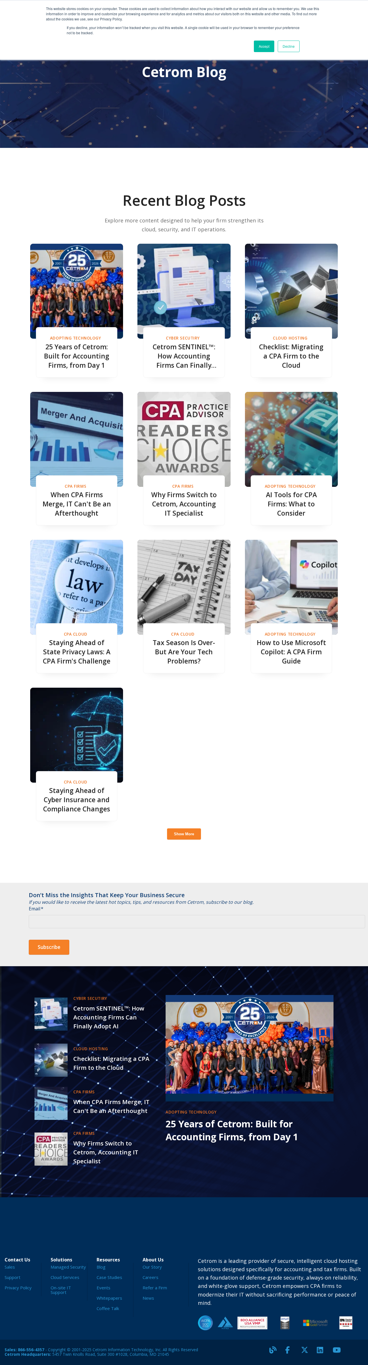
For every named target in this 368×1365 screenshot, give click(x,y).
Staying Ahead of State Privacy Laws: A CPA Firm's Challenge (76, 652)
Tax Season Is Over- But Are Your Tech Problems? (184, 652)
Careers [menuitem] (150, 1277)
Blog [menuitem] (101, 1267)
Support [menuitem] (12, 1277)
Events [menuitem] (103, 1287)
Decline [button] (289, 46)
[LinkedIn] (322, 1352)
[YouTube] (338, 1352)
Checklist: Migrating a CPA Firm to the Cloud (291, 356)
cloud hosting (290, 338)
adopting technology (75, 338)
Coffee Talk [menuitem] (108, 1308)
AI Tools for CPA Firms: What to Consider (291, 504)
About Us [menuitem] (153, 1260)
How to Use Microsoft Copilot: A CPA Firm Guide (291, 652)
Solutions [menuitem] (61, 1260)
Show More (184, 834)
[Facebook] (291, 1352)
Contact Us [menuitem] (17, 1260)
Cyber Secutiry (183, 338)
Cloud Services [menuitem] (65, 1277)
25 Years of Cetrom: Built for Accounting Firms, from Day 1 (76, 356)
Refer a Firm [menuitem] (155, 1287)
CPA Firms (75, 486)
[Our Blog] (275, 1352)
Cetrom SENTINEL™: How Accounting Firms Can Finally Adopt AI (184, 356)
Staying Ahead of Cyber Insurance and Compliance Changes (76, 799)
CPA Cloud (75, 634)
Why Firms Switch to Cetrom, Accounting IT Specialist (184, 504)
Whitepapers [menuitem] (109, 1298)
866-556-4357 (31, 1349)
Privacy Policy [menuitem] (18, 1287)
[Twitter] (307, 1352)
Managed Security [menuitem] (68, 1267)
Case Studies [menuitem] (109, 1277)
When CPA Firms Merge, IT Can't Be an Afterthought (77, 504)
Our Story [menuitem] (152, 1267)
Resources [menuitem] (108, 1260)
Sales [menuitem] (10, 1267)
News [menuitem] (148, 1298)
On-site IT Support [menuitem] (61, 1290)
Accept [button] (264, 46)
